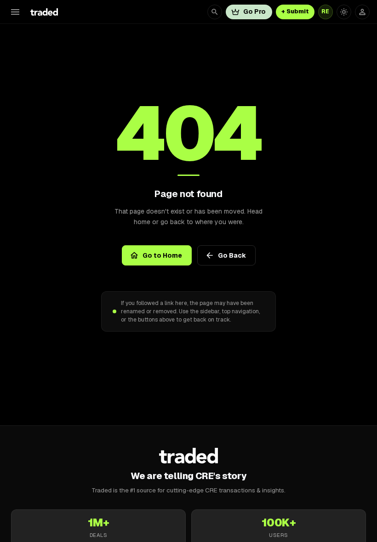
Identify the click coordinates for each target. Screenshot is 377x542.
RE (325, 11)
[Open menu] (15, 12)
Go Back (232, 255)
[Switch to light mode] (344, 12)
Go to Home (162, 255)
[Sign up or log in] (362, 12)
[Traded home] (188, 455)
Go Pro (254, 11)
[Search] (214, 12)
